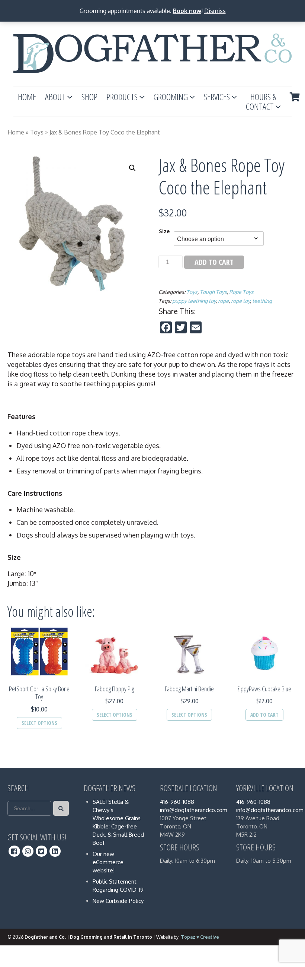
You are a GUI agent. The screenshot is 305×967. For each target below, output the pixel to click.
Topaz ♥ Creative (200, 937)
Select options (39, 722)
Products (122, 97)
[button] (132, 168)
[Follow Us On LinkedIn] (55, 851)
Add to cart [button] (264, 714)
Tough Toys (213, 292)
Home (27, 97)
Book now (187, 11)
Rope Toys (241, 292)
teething (262, 301)
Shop (89, 97)
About (55, 97)
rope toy (240, 301)
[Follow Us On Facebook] (14, 851)
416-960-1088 (177, 801)
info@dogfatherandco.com (193, 810)
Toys (37, 132)
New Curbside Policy (118, 900)
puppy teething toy (194, 301)
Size (164, 231)
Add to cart (214, 262)
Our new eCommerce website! (108, 862)
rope (223, 301)
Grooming (171, 97)
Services (217, 97)
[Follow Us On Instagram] (28, 851)
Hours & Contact (261, 101)
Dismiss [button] (215, 11)
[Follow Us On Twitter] (41, 851)
